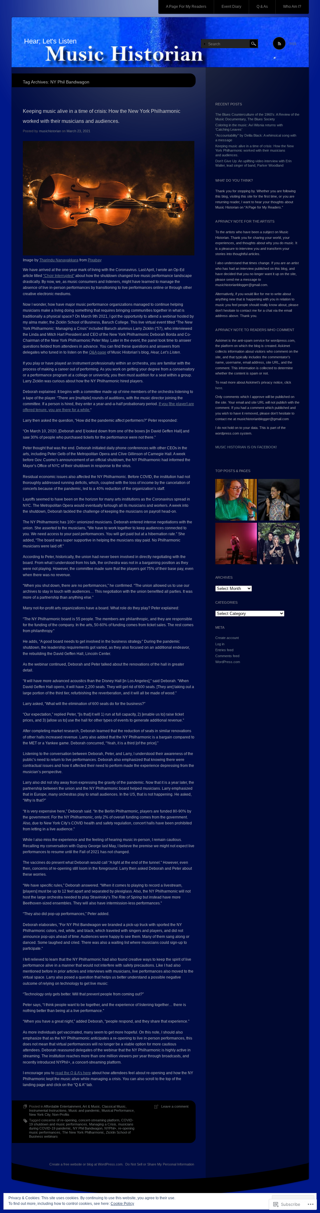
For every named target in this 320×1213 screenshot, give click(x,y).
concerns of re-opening (59, 1120)
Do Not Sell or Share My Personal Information (159, 1164)
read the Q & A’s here (73, 1073)
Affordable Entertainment (62, 1106)
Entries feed (224, 650)
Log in (219, 644)
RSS (292, 44)
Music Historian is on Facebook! (246, 447)
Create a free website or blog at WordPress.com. (86, 1164)
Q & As (262, 6)
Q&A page (97, 352)
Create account (227, 638)
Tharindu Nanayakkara (58, 260)
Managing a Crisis (102, 1124)
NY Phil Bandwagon (87, 1128)
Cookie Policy (122, 1203)
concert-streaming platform (98, 1120)
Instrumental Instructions (48, 1110)
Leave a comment (174, 1106)
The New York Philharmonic (83, 1132)
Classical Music (114, 1106)
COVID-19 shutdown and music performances (81, 1122)
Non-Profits (60, 1114)
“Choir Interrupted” (58, 276)
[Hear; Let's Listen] (160, 42)
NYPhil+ (110, 1128)
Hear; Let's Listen (50, 41)
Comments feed (227, 656)
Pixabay (95, 260)
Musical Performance (118, 1110)
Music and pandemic (84, 1110)
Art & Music (91, 1106)
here (218, 388)
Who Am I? (292, 6)
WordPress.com (227, 662)
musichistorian (50, 131)
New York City (39, 1114)
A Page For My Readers (186, 6)
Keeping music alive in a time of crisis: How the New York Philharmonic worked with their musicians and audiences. (254, 150)
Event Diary (231, 6)
